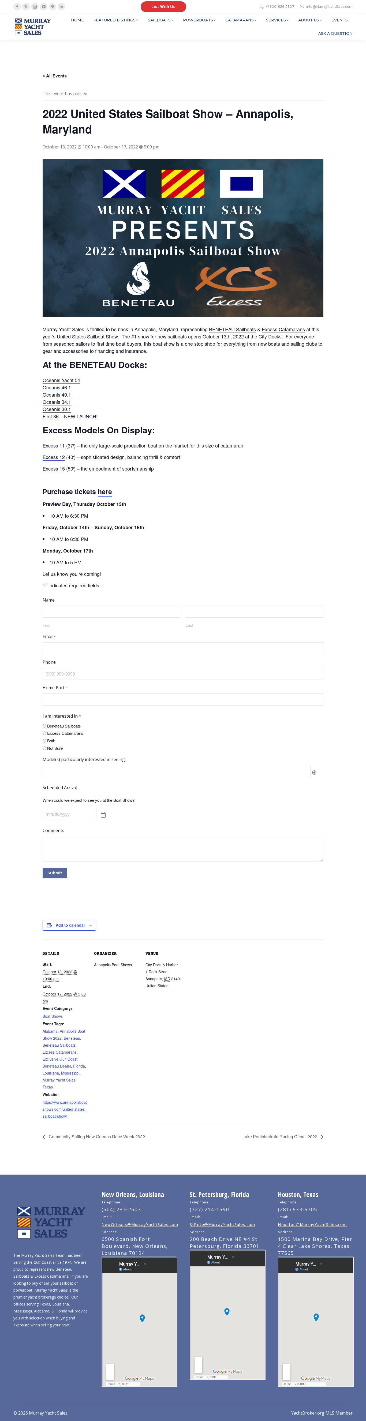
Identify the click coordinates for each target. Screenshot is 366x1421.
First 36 (51, 416)
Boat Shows (53, 1016)
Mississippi (70, 1073)
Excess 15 (54, 468)
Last (189, 625)
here (105, 491)
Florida (79, 1066)
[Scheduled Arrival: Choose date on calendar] (103, 815)
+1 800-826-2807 (280, 7)
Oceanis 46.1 (57, 387)
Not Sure (55, 748)
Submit (54, 873)
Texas (48, 1087)
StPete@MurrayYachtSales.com (222, 1224)
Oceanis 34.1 (57, 401)
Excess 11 (54, 445)
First (46, 625)
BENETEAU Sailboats (232, 329)
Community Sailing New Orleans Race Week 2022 (96, 1136)
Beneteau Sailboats (64, 726)
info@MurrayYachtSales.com (329, 7)
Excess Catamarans (283, 329)
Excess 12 (54, 456)
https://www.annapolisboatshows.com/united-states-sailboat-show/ (65, 1109)
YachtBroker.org (307, 1413)
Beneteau (72, 1038)
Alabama (50, 1031)
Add (314, 772)
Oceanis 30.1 (57, 408)
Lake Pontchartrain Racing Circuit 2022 (280, 1136)
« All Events (55, 76)
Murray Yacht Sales (59, 1080)
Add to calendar (70, 925)
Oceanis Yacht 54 (61, 379)
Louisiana (51, 1073)
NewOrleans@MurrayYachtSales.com (140, 1224)
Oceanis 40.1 (57, 394)
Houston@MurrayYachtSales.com (312, 1224)
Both (51, 740)
